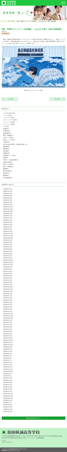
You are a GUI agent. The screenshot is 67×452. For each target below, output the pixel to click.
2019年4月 (7, 384)
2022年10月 (8, 291)
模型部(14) (6, 149)
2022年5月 (7, 302)
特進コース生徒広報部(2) (10, 160)
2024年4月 (7, 251)
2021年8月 (7, 322)
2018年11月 (8, 396)
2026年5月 (7, 195)
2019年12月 (8, 367)
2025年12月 (8, 206)
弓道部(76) (6, 142)
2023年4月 (7, 278)
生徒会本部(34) (7, 162)
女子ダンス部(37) (8, 137)
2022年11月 (8, 289)
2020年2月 (7, 362)
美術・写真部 (11, 21)
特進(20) (5, 157)
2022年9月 (7, 293)
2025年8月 (7, 215)
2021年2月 (7, 336)
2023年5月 (7, 275)
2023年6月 (7, 273)
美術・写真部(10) (8, 166)
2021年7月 (7, 324)
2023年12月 (8, 260)
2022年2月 (7, 309)
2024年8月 (7, 242)
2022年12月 (8, 287)
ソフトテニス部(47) (9, 117)
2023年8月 (7, 269)
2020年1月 (7, 364)
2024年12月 (8, 233)
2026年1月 (7, 204)
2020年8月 (7, 349)
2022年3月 (7, 307)
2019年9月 (7, 373)
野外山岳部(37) (7, 171)
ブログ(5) (6, 126)
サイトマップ (31, 438)
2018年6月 (7, 407)
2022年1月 (7, 311)
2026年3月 (7, 200)
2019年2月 (7, 389)
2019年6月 (7, 380)
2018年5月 (7, 409)
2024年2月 (7, 255)
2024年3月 (7, 253)
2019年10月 (8, 371)
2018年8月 (7, 402)
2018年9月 (7, 400)
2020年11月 (8, 342)
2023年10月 (8, 264)
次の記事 (10, 99)
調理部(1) (6, 168)
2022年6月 (7, 300)
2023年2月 (7, 282)
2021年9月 (7, 320)
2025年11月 (8, 209)
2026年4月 (7, 198)
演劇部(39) (6, 153)
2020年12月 (8, 340)
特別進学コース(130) (9, 155)
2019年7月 (7, 378)
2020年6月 (7, 353)
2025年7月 (7, 218)
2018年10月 (8, 398)
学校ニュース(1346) (9, 140)
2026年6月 (7, 193)
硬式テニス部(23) (8, 164)
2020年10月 (8, 344)
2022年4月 (7, 304)
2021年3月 (7, 333)
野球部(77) (6, 173)
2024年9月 (7, 240)
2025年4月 (7, 224)
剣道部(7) (6, 128)
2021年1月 (7, 338)
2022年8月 (7, 295)
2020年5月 (7, 356)
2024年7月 (7, 244)
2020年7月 (7, 351)
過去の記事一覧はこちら (33, 418)
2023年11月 (8, 262)
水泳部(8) (6, 151)
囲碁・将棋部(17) (8, 135)
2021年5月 (7, 329)
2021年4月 (7, 331)
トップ (3, 21)
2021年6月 (7, 327)
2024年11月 (8, 235)
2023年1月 (7, 284)
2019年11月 (8, 369)
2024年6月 (7, 247)
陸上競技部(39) (7, 177)
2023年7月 (7, 271)
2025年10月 (8, 211)
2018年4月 (7, 411)
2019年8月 (7, 376)
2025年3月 (7, 227)
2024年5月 (7, 249)
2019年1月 (7, 391)
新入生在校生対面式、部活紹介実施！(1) (15, 144)
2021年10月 (8, 318)
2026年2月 (7, 202)
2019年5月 (7, 382)
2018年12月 (8, 393)
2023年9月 (7, 267)
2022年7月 (7, 298)
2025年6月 (7, 220)
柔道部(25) (6, 146)
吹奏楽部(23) (7, 133)
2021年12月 (8, 313)
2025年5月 (7, 222)
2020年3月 (7, 360)
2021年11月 (8, 315)
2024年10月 (8, 238)
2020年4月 (7, 358)
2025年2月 (7, 229)
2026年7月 (7, 191)
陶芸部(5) (6, 175)
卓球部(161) (6, 131)
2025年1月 (7, 231)
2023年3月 (7, 280)
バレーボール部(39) (9, 124)
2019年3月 (7, 387)
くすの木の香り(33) (9, 113)
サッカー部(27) (7, 115)
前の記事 (58, 99)
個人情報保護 (40, 438)
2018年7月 (7, 404)
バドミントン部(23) (9, 122)
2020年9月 (7, 347)
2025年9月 (7, 213)
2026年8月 (7, 189)
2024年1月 (7, 258)
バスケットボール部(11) (10, 120)
